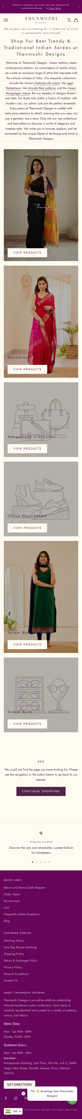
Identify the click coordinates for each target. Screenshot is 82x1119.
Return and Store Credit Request (24, 887)
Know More (55, 8)
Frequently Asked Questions (21, 914)
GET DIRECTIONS (19, 1084)
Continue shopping (41, 791)
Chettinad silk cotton (47, 83)
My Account (11, 901)
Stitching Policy (14, 940)
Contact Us (11, 980)
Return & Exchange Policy (20, 960)
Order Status (12, 894)
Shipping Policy (14, 954)
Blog (7, 921)
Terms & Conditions (16, 974)
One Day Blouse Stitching (20, 947)
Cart (6, 907)
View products (27, 253)
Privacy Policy (13, 967)
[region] (41, 843)
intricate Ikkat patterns (41, 88)
